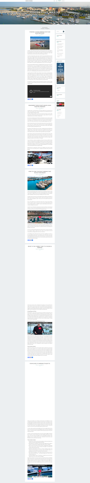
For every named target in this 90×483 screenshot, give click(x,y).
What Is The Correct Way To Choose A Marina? (40, 247)
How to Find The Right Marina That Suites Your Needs (40, 172)
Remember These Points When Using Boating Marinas (40, 106)
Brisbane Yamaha (39, 76)
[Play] (57, 105)
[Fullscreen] (63, 105)
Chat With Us (58, 115)
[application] (60, 104)
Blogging (58, 90)
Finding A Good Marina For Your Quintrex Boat (40, 32)
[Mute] (62, 105)
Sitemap (58, 116)
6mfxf (43, 34)
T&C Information (59, 113)
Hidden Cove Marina (28, 0)
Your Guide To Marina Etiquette (40, 363)
